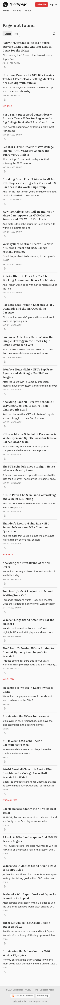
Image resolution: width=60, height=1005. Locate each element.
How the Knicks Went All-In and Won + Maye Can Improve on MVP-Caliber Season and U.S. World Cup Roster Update (28, 215)
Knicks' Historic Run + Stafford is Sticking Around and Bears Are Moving (29, 278)
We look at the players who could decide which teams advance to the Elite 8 (28, 698)
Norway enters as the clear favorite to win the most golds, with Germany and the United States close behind (29, 961)
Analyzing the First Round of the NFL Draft (27, 565)
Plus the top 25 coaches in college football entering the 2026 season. (26, 161)
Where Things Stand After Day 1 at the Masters (28, 622)
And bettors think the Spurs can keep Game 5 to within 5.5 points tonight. (29, 225)
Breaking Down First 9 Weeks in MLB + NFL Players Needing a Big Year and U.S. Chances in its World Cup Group (29, 183)
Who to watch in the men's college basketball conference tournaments (27, 751)
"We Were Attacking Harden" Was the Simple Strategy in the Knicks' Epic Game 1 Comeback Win (28, 341)
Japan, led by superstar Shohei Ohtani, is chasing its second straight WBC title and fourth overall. (29, 783)
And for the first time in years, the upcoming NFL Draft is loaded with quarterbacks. (29, 193)
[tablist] (11, 34)
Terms (35, 989)
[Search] (54, 34)
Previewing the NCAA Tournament (26, 716)
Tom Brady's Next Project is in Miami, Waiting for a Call (28, 593)
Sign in (53, 4)
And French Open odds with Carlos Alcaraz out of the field (30, 286)
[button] (6, 10)
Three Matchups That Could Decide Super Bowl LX (26, 924)
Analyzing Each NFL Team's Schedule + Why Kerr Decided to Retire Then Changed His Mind (28, 405)
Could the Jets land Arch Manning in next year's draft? (29, 258)
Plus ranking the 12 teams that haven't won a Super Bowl (27, 57)
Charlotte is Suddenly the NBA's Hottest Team (29, 810)
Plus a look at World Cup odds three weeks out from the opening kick (28, 319)
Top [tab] (16, 33)
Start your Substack (24, 995)
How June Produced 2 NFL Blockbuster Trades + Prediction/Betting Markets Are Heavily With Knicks (28, 79)
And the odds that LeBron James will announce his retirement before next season (28, 537)
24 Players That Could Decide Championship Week (22, 743)
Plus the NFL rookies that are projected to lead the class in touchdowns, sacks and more (28, 351)
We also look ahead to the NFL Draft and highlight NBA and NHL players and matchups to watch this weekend (29, 630)
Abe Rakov (15, 63)
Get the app (42, 995)
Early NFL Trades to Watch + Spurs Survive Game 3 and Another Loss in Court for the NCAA (27, 46)
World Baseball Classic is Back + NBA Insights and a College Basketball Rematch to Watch (27, 773)
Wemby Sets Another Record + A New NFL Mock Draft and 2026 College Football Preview (28, 247)
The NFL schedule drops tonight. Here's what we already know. (29, 468)
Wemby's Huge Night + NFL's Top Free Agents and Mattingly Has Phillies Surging (28, 373)
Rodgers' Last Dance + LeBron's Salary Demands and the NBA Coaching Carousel (28, 308)
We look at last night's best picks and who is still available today (29, 573)
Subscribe (41, 4)
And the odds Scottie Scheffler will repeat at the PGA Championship (29, 505)
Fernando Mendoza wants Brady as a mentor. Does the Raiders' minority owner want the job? (29, 601)
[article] (30, 55)
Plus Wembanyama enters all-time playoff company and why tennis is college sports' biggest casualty (26, 448)
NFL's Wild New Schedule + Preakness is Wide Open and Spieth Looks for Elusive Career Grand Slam (30, 438)
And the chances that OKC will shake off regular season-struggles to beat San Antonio (29, 416)
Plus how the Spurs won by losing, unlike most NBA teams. (28, 128)
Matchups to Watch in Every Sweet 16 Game (28, 689)
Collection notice (47, 989)
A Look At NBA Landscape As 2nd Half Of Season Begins (30, 839)
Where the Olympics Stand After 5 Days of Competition (29, 867)
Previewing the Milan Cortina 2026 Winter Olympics (26, 953)
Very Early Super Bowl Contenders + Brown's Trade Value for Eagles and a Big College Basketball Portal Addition (28, 118)
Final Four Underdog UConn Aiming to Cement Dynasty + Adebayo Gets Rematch (28, 652)
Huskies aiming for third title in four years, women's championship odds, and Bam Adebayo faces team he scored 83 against (29, 662)
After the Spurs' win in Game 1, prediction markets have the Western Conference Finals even (30, 383)
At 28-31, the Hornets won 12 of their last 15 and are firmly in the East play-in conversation (30, 819)
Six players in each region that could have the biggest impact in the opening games (27, 722)
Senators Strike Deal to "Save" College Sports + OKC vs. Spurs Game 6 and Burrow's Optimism (28, 150)
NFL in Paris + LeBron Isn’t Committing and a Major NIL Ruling (29, 497)
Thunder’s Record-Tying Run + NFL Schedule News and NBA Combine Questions (26, 527)
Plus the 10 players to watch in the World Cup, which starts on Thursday (28, 89)
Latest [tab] (7, 33)
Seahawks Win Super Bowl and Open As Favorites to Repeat (29, 896)
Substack (17, 1001)
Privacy (28, 989)
